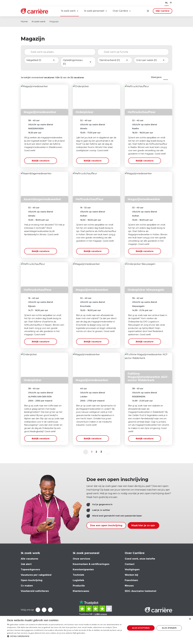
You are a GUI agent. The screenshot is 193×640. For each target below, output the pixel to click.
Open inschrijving (31, 580)
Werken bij (131, 575)
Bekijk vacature (40, 160)
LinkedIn (44, 610)
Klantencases (81, 591)
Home (24, 21)
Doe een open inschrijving (106, 525)
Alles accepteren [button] (140, 628)
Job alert (26, 564)
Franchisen (131, 580)
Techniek (78, 575)
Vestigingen (132, 569)
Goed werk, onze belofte (140, 558)
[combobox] (60, 52)
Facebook (38, 610)
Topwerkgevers (30, 569)
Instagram (50, 610)
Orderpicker (84, 112)
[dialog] (96, 628)
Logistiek (78, 580)
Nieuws (129, 585)
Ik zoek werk (68, 10)
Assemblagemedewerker (42, 199)
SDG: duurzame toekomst (140, 591)
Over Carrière (120, 10)
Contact (129, 564)
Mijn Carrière (162, 11)
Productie (79, 585)
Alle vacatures (29, 558)
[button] (64, 636)
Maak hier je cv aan (143, 525)
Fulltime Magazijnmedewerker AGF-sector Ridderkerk (148, 377)
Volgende (107, 452)
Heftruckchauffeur (141, 112)
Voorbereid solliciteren (35, 591)
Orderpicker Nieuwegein (146, 289)
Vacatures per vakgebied (36, 575)
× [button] (190, 619)
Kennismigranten (83, 569)
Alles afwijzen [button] (169, 628)
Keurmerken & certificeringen (91, 564)
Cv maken (27, 585)
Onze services (81, 558)
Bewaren (62, 161)
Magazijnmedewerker (40, 112)
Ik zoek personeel (94, 10)
